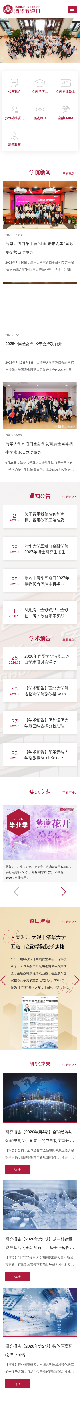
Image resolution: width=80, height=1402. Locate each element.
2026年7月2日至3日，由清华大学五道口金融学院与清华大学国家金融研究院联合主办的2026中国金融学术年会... (40, 369)
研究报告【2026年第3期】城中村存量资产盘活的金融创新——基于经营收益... (38, 1247)
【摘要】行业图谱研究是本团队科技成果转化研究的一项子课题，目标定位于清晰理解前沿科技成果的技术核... (39, 1371)
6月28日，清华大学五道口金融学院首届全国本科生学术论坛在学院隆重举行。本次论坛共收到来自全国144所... (39, 469)
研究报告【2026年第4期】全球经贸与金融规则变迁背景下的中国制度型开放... (38, 1140)
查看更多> (69, 173)
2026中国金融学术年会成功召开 (33, 343)
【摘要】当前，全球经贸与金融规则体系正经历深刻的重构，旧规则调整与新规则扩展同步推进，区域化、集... (39, 1157)
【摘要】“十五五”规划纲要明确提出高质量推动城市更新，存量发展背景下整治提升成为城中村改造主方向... (39, 1264)
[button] (31, 53)
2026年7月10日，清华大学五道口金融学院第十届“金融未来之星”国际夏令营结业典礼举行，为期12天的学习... (39, 269)
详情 (17, 1169)
